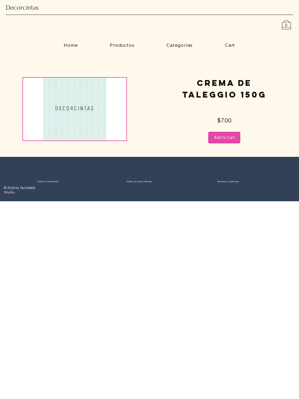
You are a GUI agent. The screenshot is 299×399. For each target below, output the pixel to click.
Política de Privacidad (47, 181)
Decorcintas (22, 7)
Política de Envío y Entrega (139, 181)
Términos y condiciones (228, 181)
